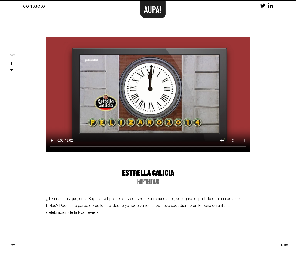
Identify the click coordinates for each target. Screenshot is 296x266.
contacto (34, 5)
